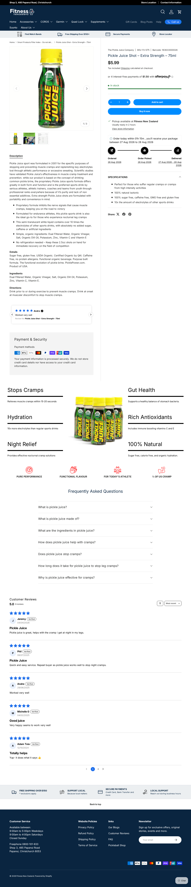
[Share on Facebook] (124, 214)
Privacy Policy (86, 827)
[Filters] (160, 603)
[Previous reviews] (12, 315)
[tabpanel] (51, 229)
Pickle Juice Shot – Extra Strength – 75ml (73, 42)
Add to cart (157, 102)
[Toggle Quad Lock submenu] (86, 21)
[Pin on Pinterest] (130, 214)
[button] (179, 12)
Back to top (95, 804)
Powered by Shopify (43, 876)
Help (158, 21)
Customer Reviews (118, 833)
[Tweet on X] (118, 214)
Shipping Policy (87, 839)
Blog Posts (147, 21)
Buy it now (144, 111)
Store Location (148, 2)
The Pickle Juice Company (121, 50)
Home (13, 21)
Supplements (98, 21)
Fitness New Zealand (25, 876)
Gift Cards (131, 21)
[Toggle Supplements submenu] (107, 21)
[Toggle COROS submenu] (51, 21)
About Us (26, 27)
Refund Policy (86, 833)
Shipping (125, 68)
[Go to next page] (103, 769)
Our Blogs (113, 827)
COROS (45, 21)
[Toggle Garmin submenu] (66, 21)
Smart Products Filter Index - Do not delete (35, 42)
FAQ (110, 839)
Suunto (13, 27)
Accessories (26, 21)
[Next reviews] (91, 315)
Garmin (60, 21)
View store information (123, 128)
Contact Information (171, 2)
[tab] (16, 156)
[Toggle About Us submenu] (34, 27)
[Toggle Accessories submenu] (36, 21)
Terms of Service (87, 845)
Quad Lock (77, 21)
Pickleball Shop (117, 845)
